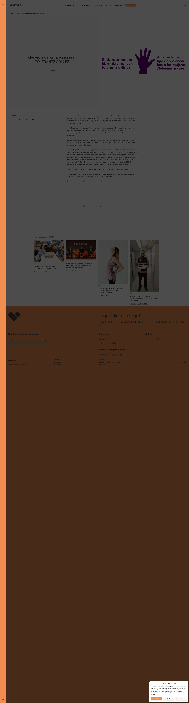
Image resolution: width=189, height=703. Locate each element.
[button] (186, 683)
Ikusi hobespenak (181, 698)
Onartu (157, 698)
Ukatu (168, 698)
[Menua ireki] (3, 351)
